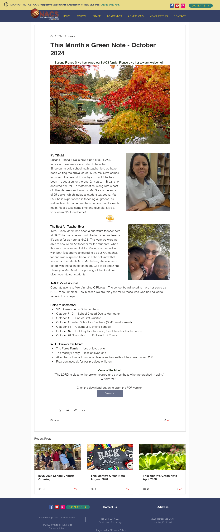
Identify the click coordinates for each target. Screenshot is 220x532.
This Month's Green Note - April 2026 (161, 477)
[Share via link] (75, 410)
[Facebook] (172, 6)
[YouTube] (177, 6)
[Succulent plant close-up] (162, 457)
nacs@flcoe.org (114, 522)
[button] (6, 4)
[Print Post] (83, 410)
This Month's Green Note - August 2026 (109, 477)
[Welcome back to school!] (110, 457)
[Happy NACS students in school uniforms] (57, 457)
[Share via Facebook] (51, 410)
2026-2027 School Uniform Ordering (56, 477)
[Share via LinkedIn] (67, 410)
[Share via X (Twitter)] (59, 410)
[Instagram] (183, 6)
